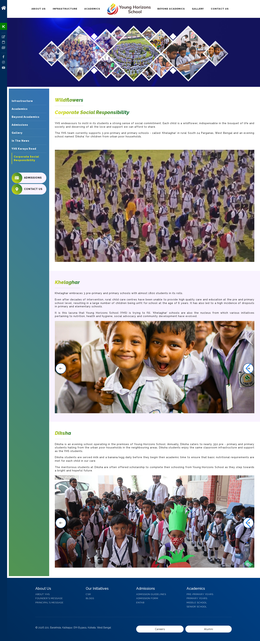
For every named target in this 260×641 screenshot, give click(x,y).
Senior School (197, 606)
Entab (140, 602)
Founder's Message (49, 598)
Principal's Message (49, 602)
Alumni (208, 629)
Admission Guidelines (151, 594)
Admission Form (147, 598)
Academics (92, 8)
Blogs (90, 598)
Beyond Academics (171, 8)
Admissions (20, 124)
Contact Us (220, 8)
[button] (61, 368)
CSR (88, 594)
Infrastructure (65, 8)
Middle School (197, 602)
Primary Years (197, 598)
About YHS (42, 594)
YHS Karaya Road (24, 148)
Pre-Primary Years (200, 594)
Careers (160, 629)
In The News (20, 140)
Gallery (198, 8)
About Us (38, 8)
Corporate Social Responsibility (26, 158)
